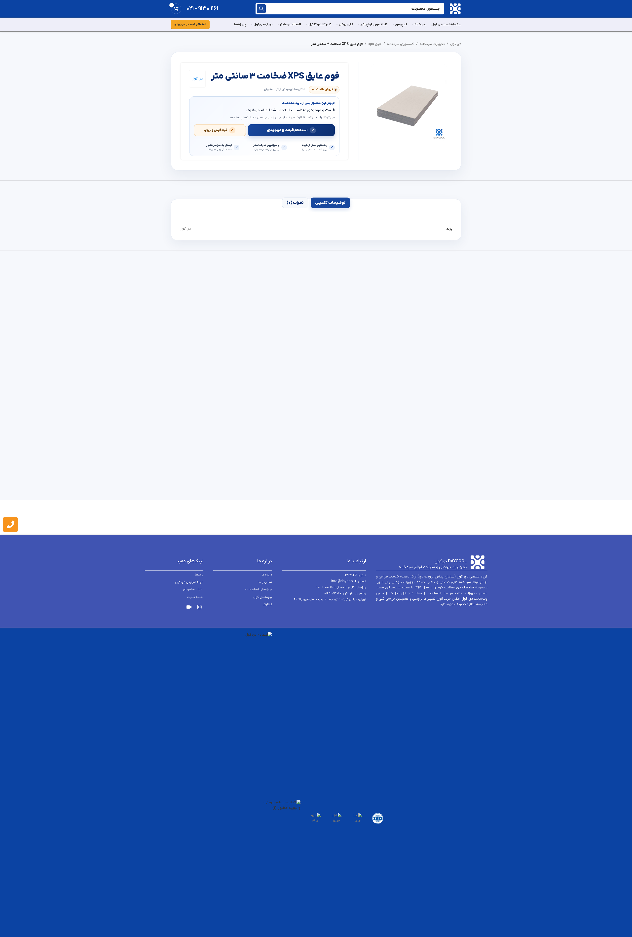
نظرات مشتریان (193, 589)
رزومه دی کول (262, 597)
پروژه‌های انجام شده (258, 589)
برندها (199, 574)
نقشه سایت (195, 597)
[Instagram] (199, 607)
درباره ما (267, 574)
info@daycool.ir (343, 581)
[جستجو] (261, 8)
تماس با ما (265, 582)
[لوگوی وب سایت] (455, 8)
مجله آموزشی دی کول (189, 582)
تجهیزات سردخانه (432, 44)
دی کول (455, 44)
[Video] (189, 607)
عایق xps (374, 44)
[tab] (330, 203)
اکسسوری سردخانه (400, 44)
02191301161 (350, 575)
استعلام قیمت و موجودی (190, 24)
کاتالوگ (267, 604)
